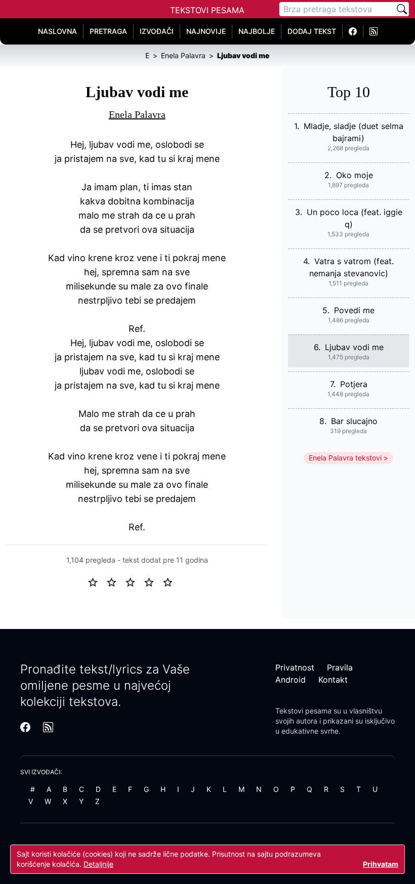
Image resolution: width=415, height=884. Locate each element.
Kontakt (333, 680)
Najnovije (206, 31)
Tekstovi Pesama (207, 10)
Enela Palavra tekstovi (345, 457)
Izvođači (157, 31)
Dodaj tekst (311, 31)
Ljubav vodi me (354, 347)
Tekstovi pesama (303, 710)
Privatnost (294, 667)
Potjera (353, 384)
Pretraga (108, 31)
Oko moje (354, 175)
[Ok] (134, 581)
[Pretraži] (402, 9)
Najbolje (256, 31)
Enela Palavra (137, 114)
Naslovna (57, 31)
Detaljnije (98, 864)
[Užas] (97, 581)
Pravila (340, 667)
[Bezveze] (115, 581)
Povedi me (354, 310)
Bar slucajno (354, 421)
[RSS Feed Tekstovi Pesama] (373, 31)
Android (290, 680)
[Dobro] (153, 581)
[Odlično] (170, 581)
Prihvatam (380, 864)
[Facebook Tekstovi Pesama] (353, 31)
